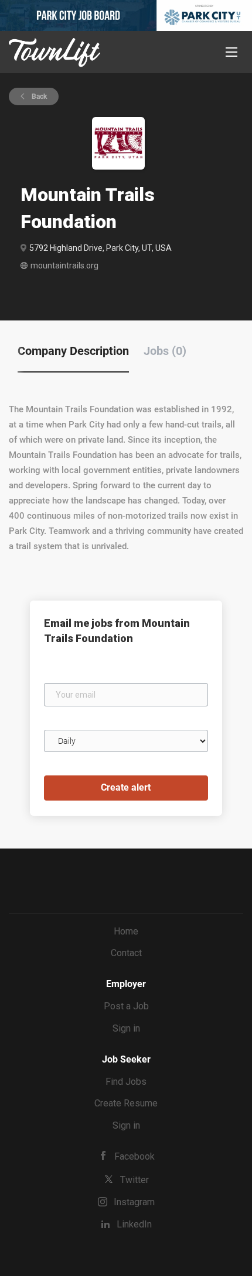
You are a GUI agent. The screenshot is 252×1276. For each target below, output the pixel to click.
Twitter (134, 1179)
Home (126, 931)
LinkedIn (134, 1224)
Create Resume (126, 1103)
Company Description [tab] (73, 351)
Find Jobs (126, 1081)
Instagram (134, 1202)
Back (38, 96)
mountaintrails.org (64, 265)
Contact (126, 952)
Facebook (134, 1156)
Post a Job (126, 1006)
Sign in (126, 1028)
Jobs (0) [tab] (165, 351)
